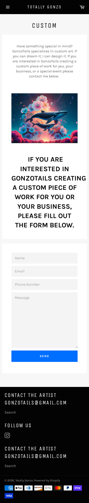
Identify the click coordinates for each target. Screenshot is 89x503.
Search (10, 412)
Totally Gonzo (44, 7)
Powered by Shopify (47, 480)
